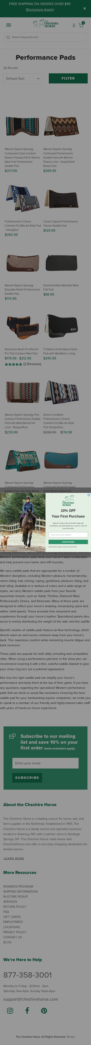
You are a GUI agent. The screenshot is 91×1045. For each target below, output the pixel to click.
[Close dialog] (89, 495)
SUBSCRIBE (68, 542)
